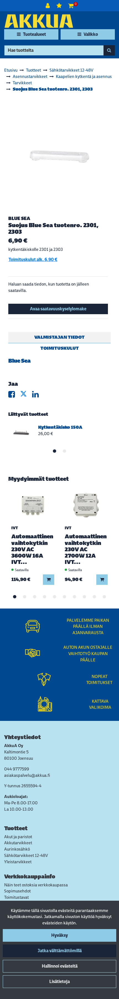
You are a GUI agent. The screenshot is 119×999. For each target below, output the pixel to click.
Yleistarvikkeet (18, 861)
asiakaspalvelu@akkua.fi (27, 775)
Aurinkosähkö (17, 849)
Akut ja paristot (18, 836)
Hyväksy (59, 935)
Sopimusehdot (17, 891)
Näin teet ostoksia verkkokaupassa (36, 884)
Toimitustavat (16, 897)
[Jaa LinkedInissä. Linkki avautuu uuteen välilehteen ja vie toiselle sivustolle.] (37, 395)
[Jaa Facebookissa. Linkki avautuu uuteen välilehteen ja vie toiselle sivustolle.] (14, 395)
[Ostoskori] (71, 5)
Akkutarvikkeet (18, 842)
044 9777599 (16, 769)
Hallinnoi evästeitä (59, 966)
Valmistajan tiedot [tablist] (59, 337)
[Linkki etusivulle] (38, 21)
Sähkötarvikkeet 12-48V (26, 855)
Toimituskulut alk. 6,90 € (33, 259)
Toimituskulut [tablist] (59, 348)
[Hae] (109, 50)
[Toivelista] (59, 5)
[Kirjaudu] (48, 5)
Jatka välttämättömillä (60, 951)
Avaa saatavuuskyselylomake (58, 309)
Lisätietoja (59, 981)
